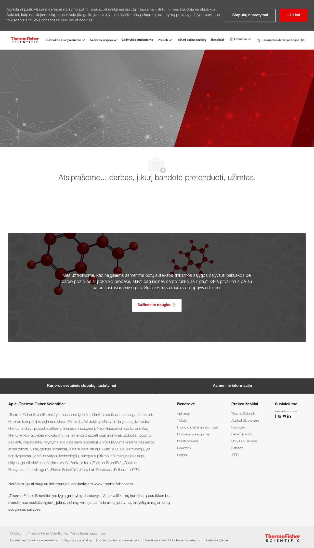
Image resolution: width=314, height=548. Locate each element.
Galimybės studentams (137, 40)
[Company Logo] (24, 40)
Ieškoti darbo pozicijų (191, 40)
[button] (250, 15)
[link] (183, 414)
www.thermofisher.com (113, 484)
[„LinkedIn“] (288, 416)
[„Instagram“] (280, 416)
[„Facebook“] (276, 416)
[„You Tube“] (285, 416)
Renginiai (217, 40)
